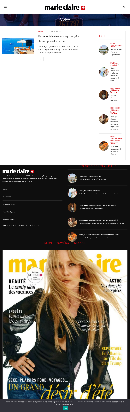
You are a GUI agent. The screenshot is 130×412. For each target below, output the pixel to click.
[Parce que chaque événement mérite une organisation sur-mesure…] (104, 119)
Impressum (7, 197)
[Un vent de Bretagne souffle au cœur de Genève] (104, 146)
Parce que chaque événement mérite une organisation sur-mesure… (114, 122)
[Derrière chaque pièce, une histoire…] (104, 95)
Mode (112, 92)
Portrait (114, 63)
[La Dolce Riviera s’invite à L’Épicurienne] (104, 50)
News (113, 46)
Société (113, 65)
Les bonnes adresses (115, 89)
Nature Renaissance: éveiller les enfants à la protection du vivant (114, 74)
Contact (6, 189)
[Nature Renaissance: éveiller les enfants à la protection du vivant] (104, 72)
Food (112, 44)
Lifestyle (115, 91)
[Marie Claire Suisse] (65, 7)
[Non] (127, 405)
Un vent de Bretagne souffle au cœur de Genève (115, 150)
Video (40, 31)
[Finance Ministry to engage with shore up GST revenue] (18, 46)
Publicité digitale (9, 212)
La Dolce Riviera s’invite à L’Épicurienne (115, 52)
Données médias (8, 204)
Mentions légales (8, 219)
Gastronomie (116, 45)
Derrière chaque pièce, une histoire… (115, 97)
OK (65, 408)
